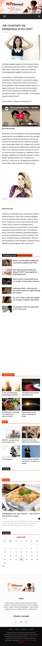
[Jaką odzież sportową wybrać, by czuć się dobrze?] (31, 432)
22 (32, 556)
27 (21, 559)
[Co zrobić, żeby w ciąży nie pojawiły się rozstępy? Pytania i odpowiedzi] (7, 299)
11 (10, 552)
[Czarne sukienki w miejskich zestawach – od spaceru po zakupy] (31, 451)
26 (16, 559)
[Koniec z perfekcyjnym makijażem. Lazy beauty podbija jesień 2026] (7, 262)
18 (10, 556)
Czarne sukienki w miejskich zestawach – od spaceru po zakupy (31, 461)
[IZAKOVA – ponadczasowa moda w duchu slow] (11, 432)
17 (4, 556)
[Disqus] (21, 347)
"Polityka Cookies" (33, 636)
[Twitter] (26, 622)
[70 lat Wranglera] (11, 451)
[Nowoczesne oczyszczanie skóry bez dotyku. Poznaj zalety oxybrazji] (7, 281)
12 (16, 552)
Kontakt (31, 629)
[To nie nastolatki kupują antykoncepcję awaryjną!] (11, 385)
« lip (3, 566)
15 (32, 552)
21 (26, 556)
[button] (4, 16)
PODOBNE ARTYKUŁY (9, 255)
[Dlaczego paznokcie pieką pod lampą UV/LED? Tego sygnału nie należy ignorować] (7, 272)
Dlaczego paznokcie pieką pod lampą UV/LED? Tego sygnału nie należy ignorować (25, 272)
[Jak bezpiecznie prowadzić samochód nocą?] (31, 385)
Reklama (17, 629)
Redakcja (11, 629)
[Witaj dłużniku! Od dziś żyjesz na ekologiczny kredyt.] (31, 404)
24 (4, 559)
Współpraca (24, 629)
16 (37, 552)
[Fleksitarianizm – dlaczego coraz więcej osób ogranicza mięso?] (11, 404)
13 (21, 552)
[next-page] (6, 316)
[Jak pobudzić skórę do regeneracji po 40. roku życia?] (7, 309)
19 (16, 556)
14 (26, 552)
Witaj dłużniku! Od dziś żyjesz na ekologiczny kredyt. (29, 414)
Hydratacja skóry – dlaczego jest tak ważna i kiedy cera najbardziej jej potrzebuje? (26, 290)
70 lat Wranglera (7, 459)
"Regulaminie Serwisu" (25, 640)
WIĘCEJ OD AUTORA (25, 255)
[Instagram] (21, 622)
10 (4, 552)
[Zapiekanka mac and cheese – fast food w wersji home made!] (21, 497)
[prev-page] (3, 316)
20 (21, 556)
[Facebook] (16, 622)
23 (37, 556)
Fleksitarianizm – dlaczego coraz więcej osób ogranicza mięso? (10, 414)
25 (10, 559)
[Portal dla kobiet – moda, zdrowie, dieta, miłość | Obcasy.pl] (21, 7)
